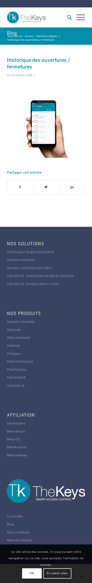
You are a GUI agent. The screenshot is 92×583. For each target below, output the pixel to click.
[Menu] (78, 17)
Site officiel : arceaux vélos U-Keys (32, 284)
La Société (15, 516)
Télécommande (18, 338)
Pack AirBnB (16, 378)
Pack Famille (16, 370)
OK (32, 573)
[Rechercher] (67, 17)
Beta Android (16, 447)
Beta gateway (17, 455)
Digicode (13, 330)
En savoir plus (57, 573)
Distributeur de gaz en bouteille (30, 252)
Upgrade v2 (16, 386)
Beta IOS (13, 439)
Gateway (13, 346)
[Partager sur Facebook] (20, 187)
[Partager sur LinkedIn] (72, 187)
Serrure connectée (20, 260)
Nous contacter (18, 532)
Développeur (16, 423)
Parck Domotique (20, 362)
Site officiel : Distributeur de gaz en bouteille (40, 276)
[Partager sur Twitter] (46, 187)
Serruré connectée (20, 322)
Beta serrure (16, 432)
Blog (12, 33)
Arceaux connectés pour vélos (29, 268)
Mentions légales (19, 540)
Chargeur (14, 354)
